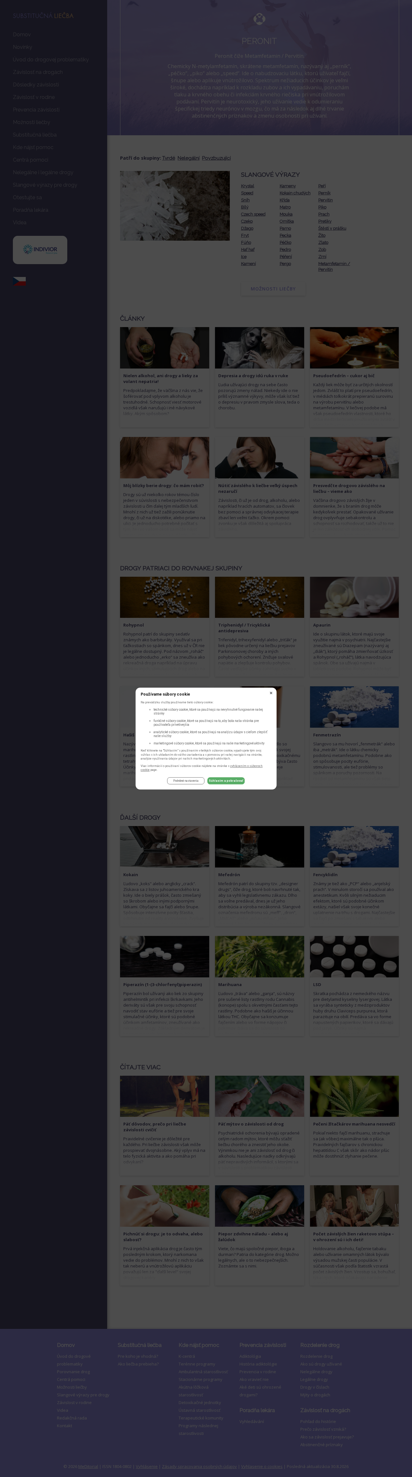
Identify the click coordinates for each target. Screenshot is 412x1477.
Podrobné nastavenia (186, 781)
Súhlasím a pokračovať (226, 781)
